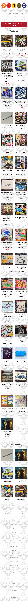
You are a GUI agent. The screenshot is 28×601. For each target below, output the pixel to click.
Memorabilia (14, 557)
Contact (23, 13)
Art (14, 542)
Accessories (14, 539)
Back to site (14, 590)
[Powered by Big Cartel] (14, 597)
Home (14, 521)
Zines (14, 576)
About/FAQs (16, 13)
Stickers (14, 569)
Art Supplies (14, 546)
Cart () (14, 16)
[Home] (14, 5)
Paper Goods (14, 561)
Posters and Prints (14, 565)
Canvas (14, 554)
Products (5, 13)
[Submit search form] (22, 514)
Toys (14, 572)
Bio (10, 13)
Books (14, 550)
